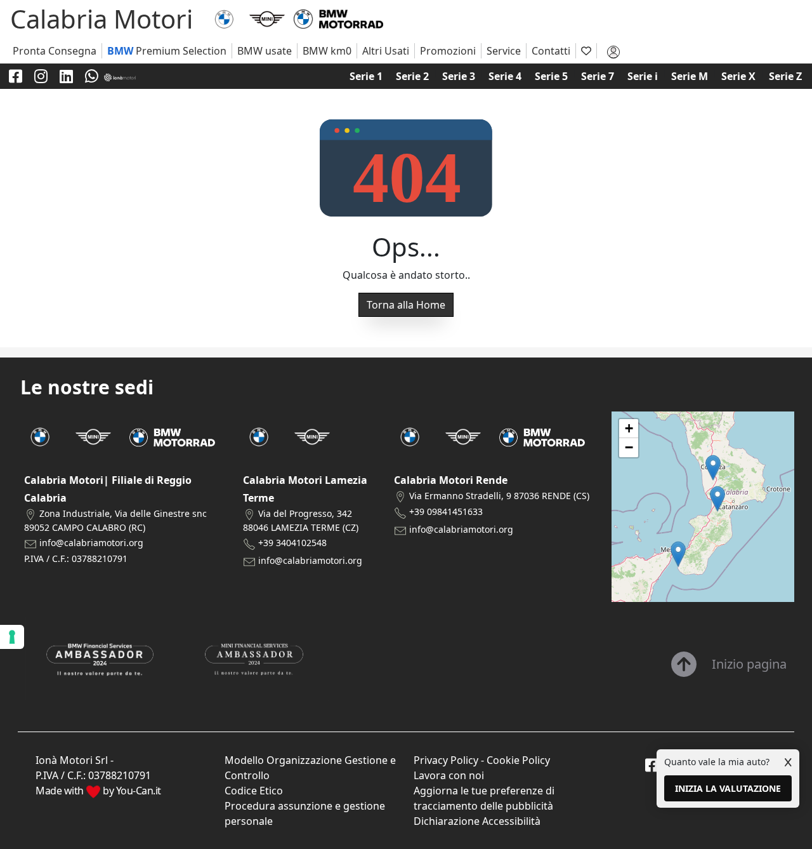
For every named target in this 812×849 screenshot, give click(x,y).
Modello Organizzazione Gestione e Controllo (310, 767)
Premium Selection (166, 51)
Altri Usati (385, 51)
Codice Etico (254, 791)
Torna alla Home (406, 305)
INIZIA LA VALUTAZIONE (728, 788)
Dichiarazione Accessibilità (477, 821)
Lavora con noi (449, 775)
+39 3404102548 (292, 543)
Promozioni (448, 51)
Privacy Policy (446, 760)
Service (504, 51)
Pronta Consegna (54, 51)
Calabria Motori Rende (451, 480)
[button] (678, 554)
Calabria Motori (101, 18)
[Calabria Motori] (224, 18)
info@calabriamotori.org (91, 543)
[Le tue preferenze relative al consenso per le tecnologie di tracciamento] (12, 637)
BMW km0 (327, 51)
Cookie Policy (518, 760)
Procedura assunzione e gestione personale (305, 813)
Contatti (551, 51)
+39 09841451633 (446, 511)
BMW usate (264, 51)
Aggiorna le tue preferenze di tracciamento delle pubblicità (484, 798)
